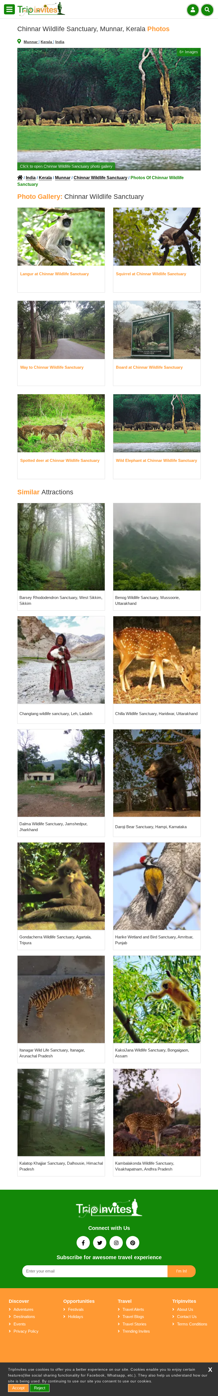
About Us (185, 1309)
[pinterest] (132, 1243)
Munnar (31, 42)
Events (20, 1324)
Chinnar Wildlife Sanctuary (100, 177)
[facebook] (84, 1243)
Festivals (76, 1309)
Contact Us (187, 1316)
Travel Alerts (133, 1309)
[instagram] (117, 1243)
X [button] (210, 1369)
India (59, 42)
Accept (18, 1388)
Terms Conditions (192, 1324)
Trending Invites (136, 1331)
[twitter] (100, 1243)
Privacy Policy (26, 1331)
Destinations (24, 1316)
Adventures (23, 1309)
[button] (9, 10)
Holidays (75, 1316)
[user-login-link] (192, 10)
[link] (109, 1209)
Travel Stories (134, 1324)
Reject (39, 1388)
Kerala (47, 42)
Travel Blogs (133, 1316)
